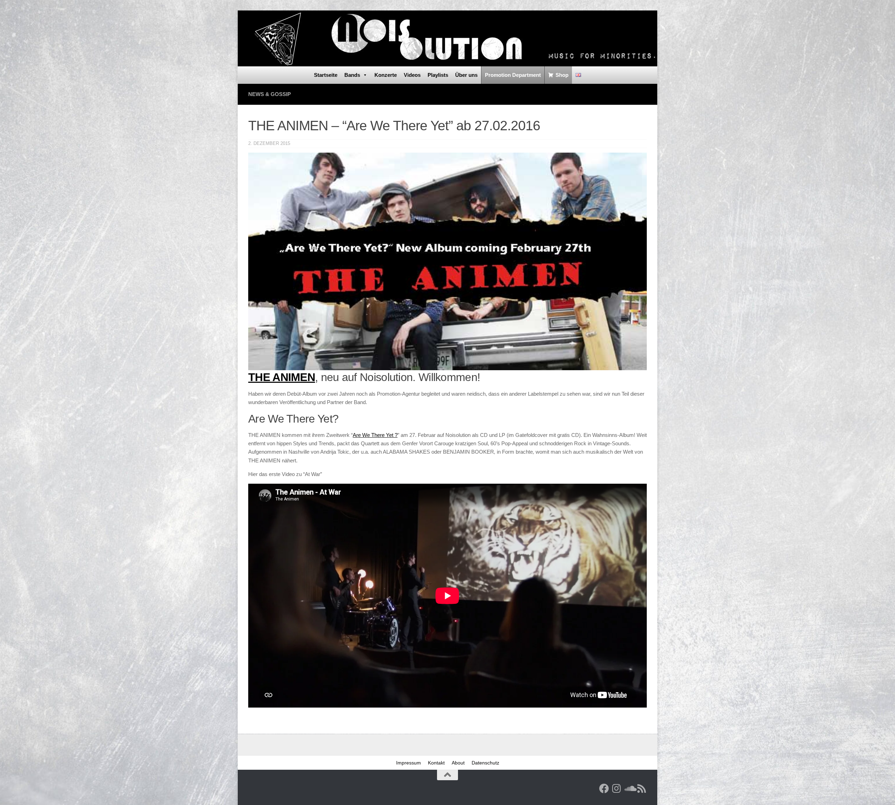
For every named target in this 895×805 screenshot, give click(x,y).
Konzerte (385, 75)
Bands (352, 75)
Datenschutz (485, 763)
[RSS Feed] (642, 788)
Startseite (325, 75)
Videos (412, 75)
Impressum (408, 763)
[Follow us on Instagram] (617, 788)
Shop (562, 75)
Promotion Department (513, 75)
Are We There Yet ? (375, 435)
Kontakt (436, 763)
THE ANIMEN (281, 377)
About (458, 763)
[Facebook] (604, 788)
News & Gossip (269, 94)
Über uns (466, 75)
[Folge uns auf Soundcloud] (629, 788)
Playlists (438, 75)
